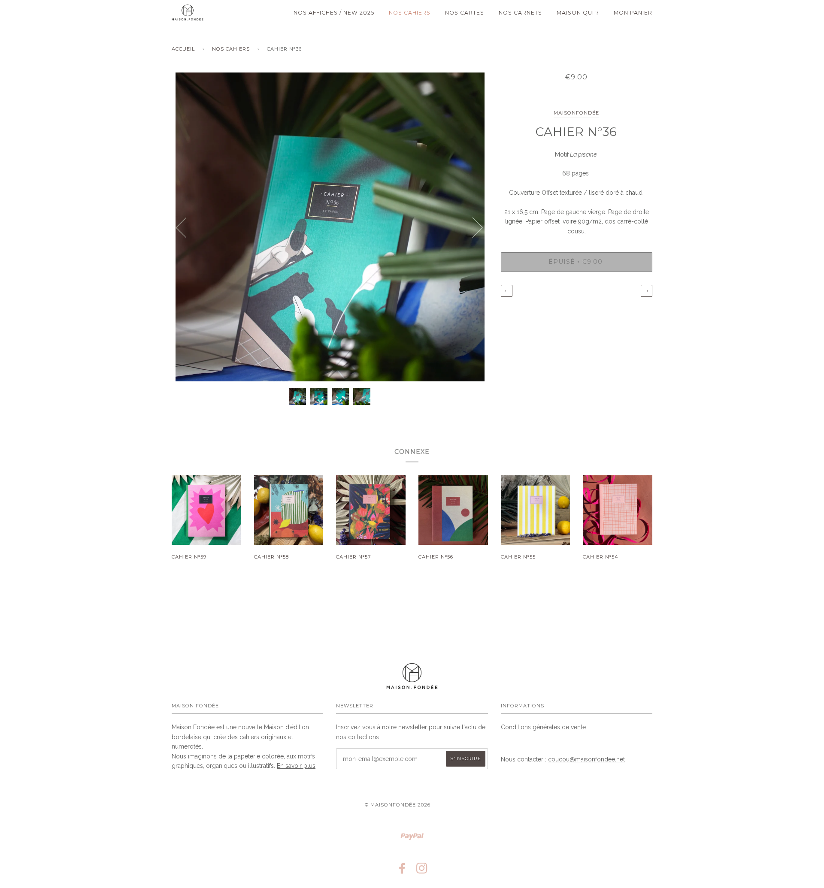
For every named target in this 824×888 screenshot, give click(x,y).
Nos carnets (520, 12)
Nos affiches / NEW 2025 (334, 12)
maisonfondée (576, 113)
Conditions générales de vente (543, 727)
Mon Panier (633, 12)
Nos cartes (464, 12)
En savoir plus (296, 765)
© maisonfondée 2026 (397, 805)
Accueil (183, 49)
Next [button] (472, 227)
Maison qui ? (578, 12)
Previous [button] (186, 227)
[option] (330, 226)
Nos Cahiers (231, 49)
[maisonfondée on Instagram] (422, 871)
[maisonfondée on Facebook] (402, 871)
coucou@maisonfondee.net (586, 759)
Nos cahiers (409, 12)
